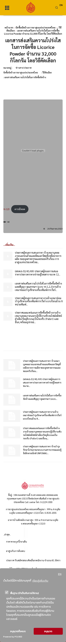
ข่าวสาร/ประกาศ (23, 67)
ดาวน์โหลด (20, 209)
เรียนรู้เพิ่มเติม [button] (40, 581)
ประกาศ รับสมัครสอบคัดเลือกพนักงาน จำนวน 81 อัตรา (33, 560)
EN (59, 574)
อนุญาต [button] (48, 631)
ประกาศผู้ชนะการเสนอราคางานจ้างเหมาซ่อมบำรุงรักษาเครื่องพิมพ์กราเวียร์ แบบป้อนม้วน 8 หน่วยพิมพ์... (39, 301)
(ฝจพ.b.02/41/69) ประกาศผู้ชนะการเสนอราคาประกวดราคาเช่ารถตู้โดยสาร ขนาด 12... (37, 272)
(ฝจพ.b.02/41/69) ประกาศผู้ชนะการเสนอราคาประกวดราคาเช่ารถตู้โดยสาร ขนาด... (42, 382)
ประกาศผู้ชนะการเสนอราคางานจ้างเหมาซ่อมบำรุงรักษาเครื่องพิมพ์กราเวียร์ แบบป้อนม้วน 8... (42, 415)
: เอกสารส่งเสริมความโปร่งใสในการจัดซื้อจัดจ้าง (24, 77)
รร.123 (6, 209)
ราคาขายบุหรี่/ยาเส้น (16, 541)
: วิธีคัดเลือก (46, 72)
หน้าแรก (9, 27)
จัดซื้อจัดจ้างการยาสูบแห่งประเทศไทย (36, 27)
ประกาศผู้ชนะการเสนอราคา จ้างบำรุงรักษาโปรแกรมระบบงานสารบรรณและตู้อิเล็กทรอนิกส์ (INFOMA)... (42, 450)
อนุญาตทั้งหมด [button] (18, 631)
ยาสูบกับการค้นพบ (15, 550)
